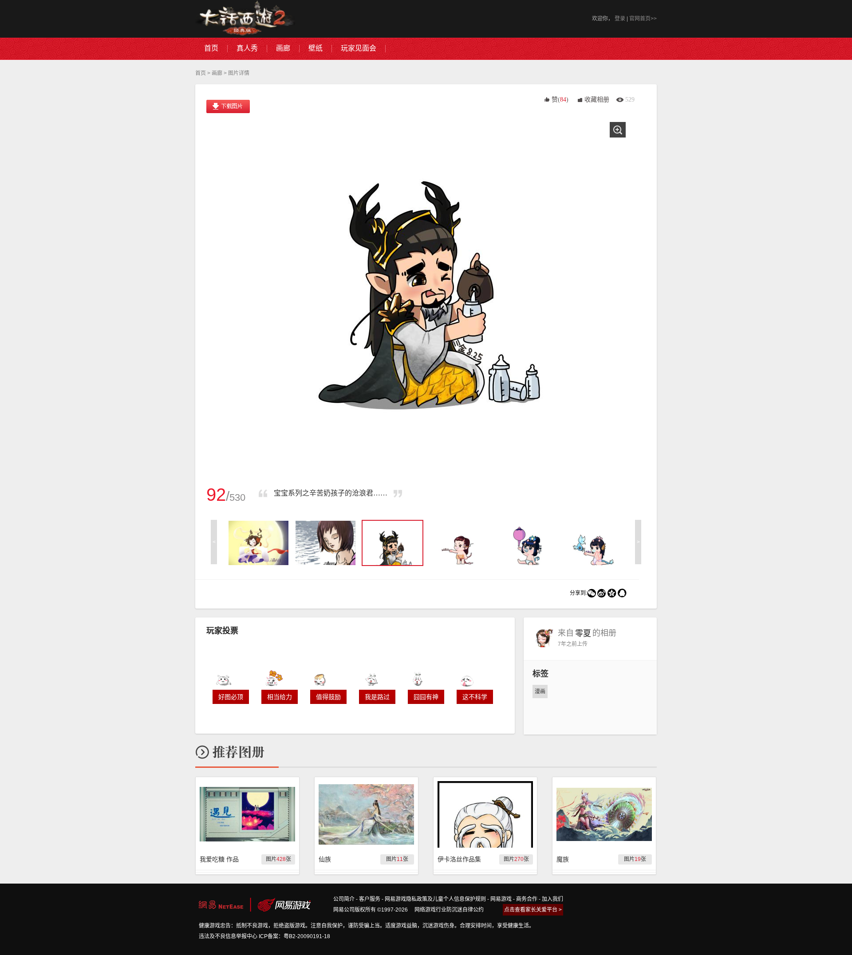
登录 (620, 19)
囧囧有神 (426, 696)
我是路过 (377, 696)
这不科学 (474, 696)
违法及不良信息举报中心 (228, 936)
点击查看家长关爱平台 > (533, 910)
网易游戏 (501, 899)
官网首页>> (643, 19)
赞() (560, 99)
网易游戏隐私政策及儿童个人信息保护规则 (435, 899)
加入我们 (552, 899)
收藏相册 (596, 99)
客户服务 (369, 899)
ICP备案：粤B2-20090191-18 (294, 936)
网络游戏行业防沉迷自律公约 (449, 910)
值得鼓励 (328, 696)
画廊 (217, 73)
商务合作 (526, 899)
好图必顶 (230, 696)
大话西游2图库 (245, 19)
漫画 (540, 691)
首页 (200, 73)
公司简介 (344, 899)
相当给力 (279, 696)
